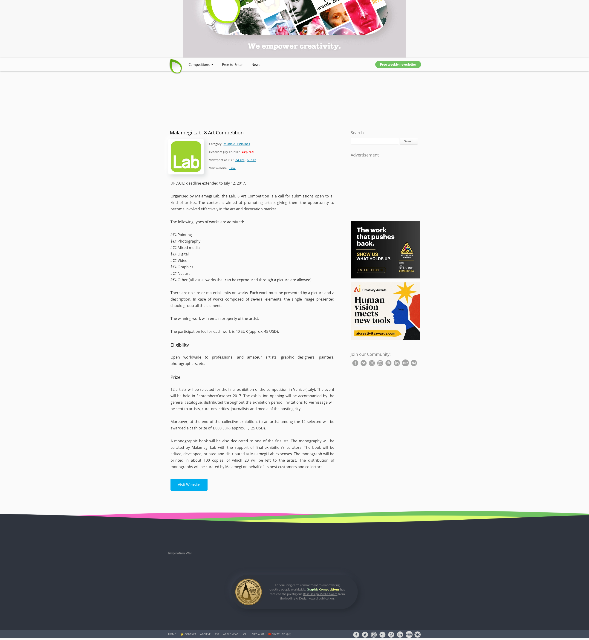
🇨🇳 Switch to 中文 (279, 634)
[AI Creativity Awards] (385, 339)
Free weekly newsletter (398, 64)
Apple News (230, 634)
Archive (205, 634)
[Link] (232, 168)
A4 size (240, 160)
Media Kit (258, 634)
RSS (217, 634)
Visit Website (189, 484)
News (255, 64)
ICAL (245, 634)
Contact (190, 634)
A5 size (251, 160)
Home (172, 634)
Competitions (199, 64)
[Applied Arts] (385, 277)
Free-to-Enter (232, 64)
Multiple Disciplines (237, 144)
